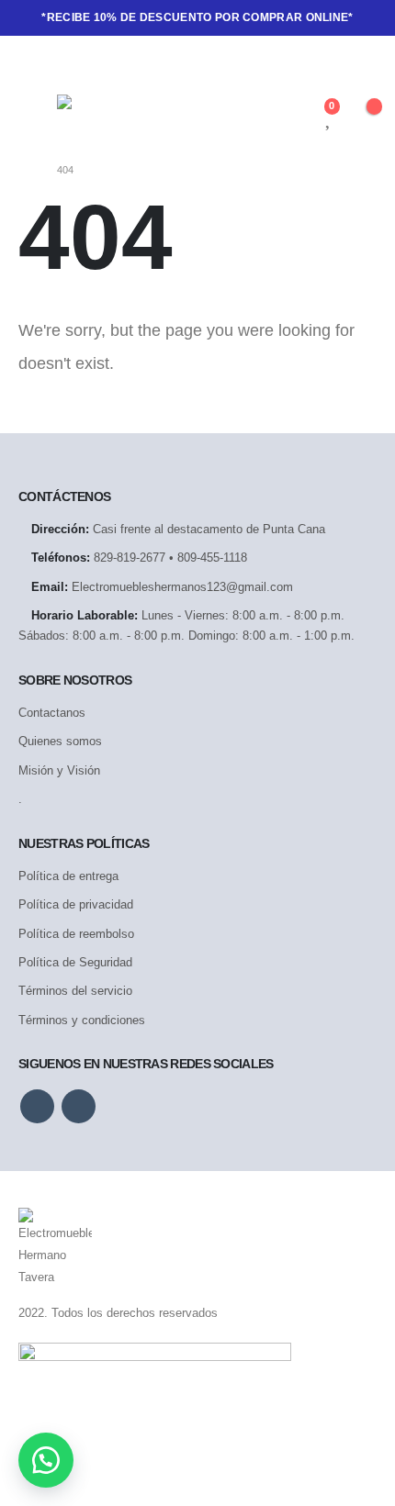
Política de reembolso (76, 934)
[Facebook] (32, 62)
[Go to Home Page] (24, 170)
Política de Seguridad (75, 962)
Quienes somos (60, 741)
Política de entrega (68, 876)
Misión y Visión (59, 770)
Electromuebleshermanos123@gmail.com (182, 587)
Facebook (37, 1106)
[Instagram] (63, 62)
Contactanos (51, 713)
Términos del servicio (75, 991)
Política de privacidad (75, 904)
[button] (45, 1460)
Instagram (79, 1106)
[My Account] (298, 116)
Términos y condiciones (81, 1020)
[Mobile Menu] (37, 116)
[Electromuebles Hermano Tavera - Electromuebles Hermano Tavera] (103, 116)
